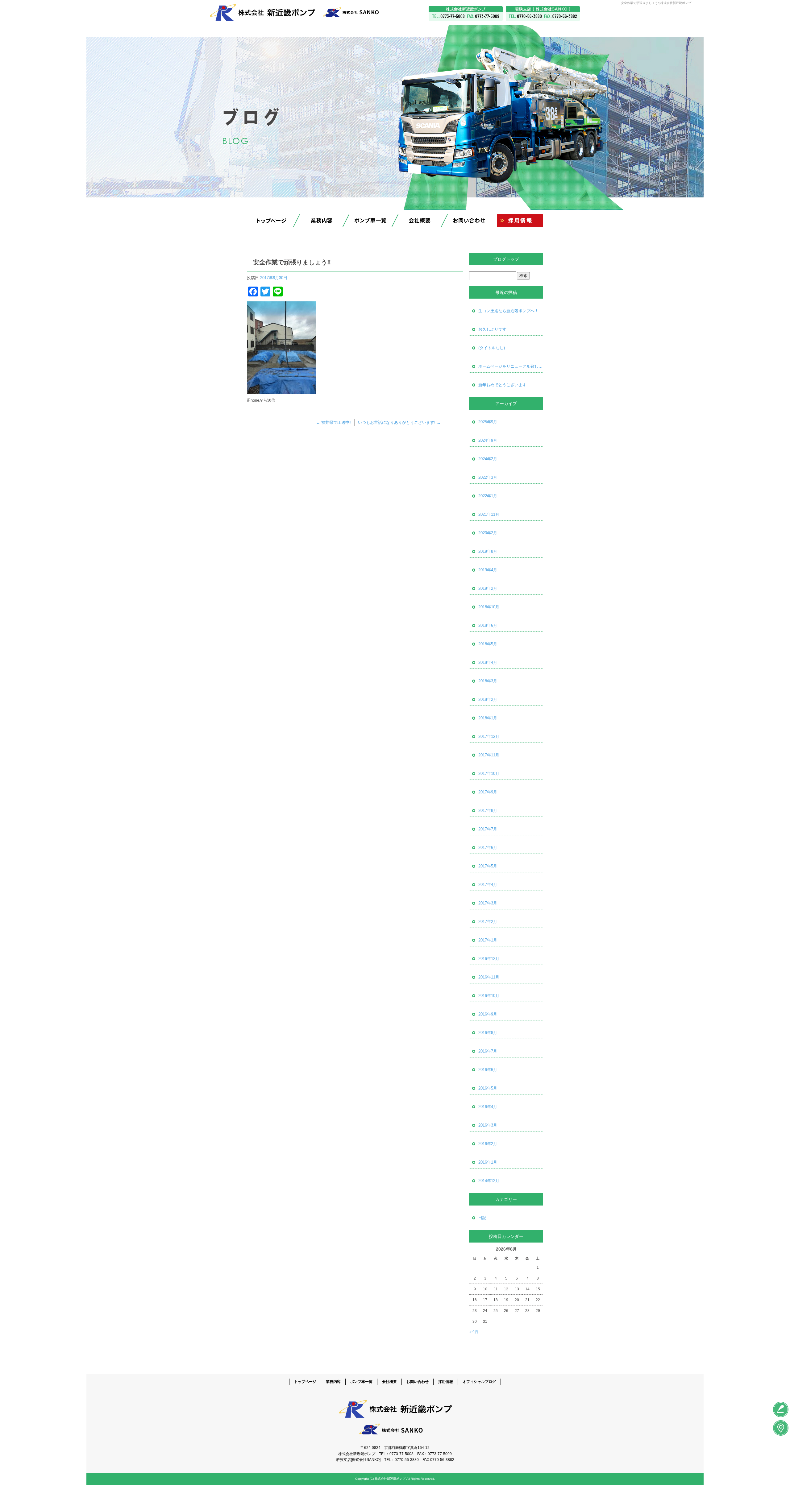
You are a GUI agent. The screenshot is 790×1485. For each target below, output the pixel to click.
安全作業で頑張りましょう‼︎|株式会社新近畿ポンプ (656, 3)
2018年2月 (487, 699)
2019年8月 (487, 551)
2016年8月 (487, 1032)
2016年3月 (487, 1125)
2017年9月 (487, 792)
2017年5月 (487, 866)
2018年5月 (487, 644)
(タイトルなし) (491, 347)
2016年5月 (487, 1088)
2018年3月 (487, 681)
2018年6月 (487, 625)
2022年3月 (487, 477)
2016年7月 (487, 1051)
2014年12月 (488, 1180)
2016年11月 (488, 977)
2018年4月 (487, 662)
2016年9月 (487, 1014)
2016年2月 (487, 1143)
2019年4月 (487, 570)
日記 (482, 1217)
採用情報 (518, 220)
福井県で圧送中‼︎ (333, 422)
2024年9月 (487, 440)
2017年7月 (487, 829)
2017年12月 (488, 736)
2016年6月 (487, 1069)
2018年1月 (487, 718)
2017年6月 (487, 847)
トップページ (271, 220)
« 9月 (473, 1332)
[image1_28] (281, 390)
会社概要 (419, 220)
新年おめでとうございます (502, 385)
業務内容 (321, 220)
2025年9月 (487, 422)
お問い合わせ (469, 220)
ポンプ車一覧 (370, 220)
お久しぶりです (492, 329)
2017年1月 (487, 940)
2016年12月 (488, 958)
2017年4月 (487, 884)
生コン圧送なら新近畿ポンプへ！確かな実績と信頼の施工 (510, 310)
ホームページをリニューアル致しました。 (510, 366)
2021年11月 (488, 514)
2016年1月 (487, 1162)
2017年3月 (487, 903)
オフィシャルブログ (479, 1382)
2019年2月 (487, 588)
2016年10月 (488, 995)
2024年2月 (487, 459)
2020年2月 (487, 533)
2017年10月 (488, 773)
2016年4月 (487, 1106)
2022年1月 (487, 496)
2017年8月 (487, 810)
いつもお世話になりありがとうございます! (399, 422)
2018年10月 (488, 607)
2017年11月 (488, 755)
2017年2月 (487, 921)
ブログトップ (506, 259)
